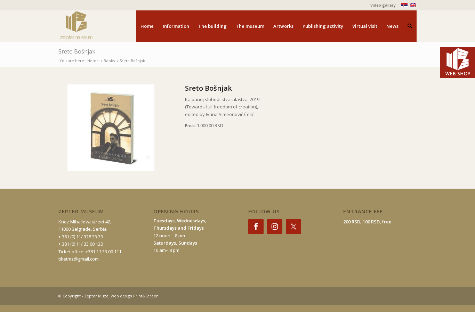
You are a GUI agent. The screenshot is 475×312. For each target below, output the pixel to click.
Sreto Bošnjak (76, 51)
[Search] (410, 26)
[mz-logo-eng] (92, 26)
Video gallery (383, 5)
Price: (191, 126)
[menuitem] (381, 5)
